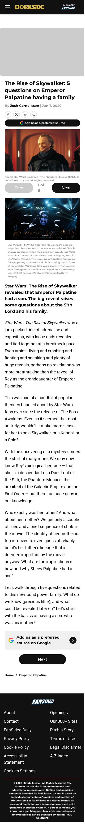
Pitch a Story (62, 729)
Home (9, 675)
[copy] (33, 114)
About (9, 712)
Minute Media (31, 783)
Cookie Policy (16, 747)
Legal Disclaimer (65, 747)
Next (66, 187)
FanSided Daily (18, 729)
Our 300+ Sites (63, 721)
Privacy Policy (17, 738)
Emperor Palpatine (33, 675)
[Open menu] (7, 7)
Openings (59, 712)
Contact (11, 721)
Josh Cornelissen (24, 106)
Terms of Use (62, 738)
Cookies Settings (19, 770)
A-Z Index (59, 755)
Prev (19, 187)
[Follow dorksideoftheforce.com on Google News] (72, 640)
